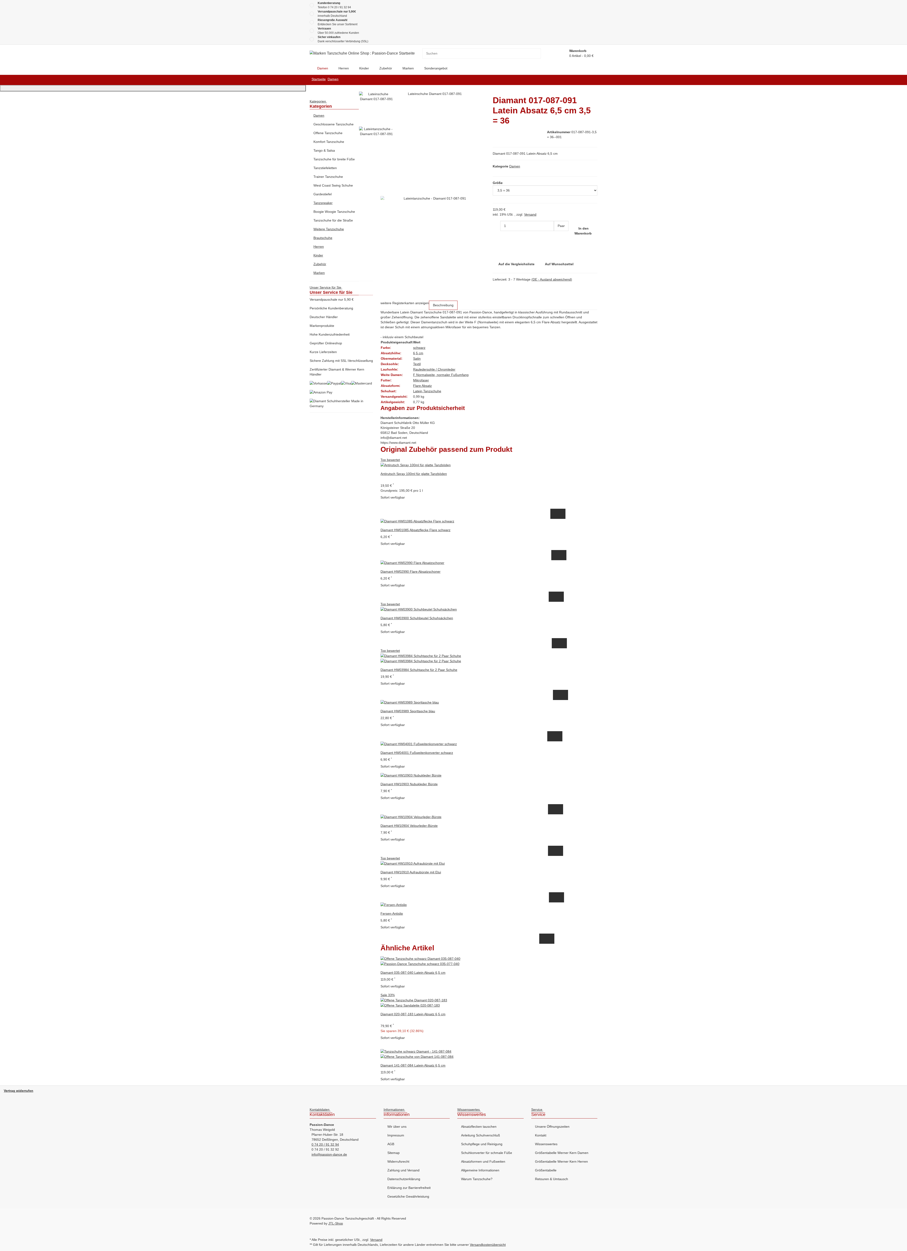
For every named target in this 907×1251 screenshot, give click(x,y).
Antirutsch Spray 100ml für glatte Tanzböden (414, 474)
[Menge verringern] (496, 226)
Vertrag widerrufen (18, 1091)
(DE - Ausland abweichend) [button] (551, 279)
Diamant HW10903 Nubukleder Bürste (409, 784)
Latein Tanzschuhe (427, 391)
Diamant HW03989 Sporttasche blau (408, 711)
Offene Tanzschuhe (327, 133)
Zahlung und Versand (403, 1170)
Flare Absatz (422, 386)
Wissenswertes (546, 1144)
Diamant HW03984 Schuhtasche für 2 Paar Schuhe (419, 670)
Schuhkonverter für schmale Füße (486, 1153)
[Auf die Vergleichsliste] (554, 514)
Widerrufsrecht (398, 1161)
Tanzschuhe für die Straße (333, 220)
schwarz (419, 348)
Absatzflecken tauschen (478, 1126)
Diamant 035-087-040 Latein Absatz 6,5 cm (413, 972)
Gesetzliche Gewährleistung (408, 1196)
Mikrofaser (421, 380)
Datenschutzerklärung (403, 1179)
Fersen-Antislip (392, 913)
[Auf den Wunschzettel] (561, 514)
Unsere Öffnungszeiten (552, 1126)
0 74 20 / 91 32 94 (339, 7)
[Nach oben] (153, 88)
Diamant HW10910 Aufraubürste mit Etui (411, 872)
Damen (514, 166)
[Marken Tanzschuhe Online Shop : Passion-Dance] (309, 68)
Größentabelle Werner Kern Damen (561, 1153)
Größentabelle (545, 1170)
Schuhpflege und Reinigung (481, 1144)
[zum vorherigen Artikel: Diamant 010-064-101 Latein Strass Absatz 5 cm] (593, 80)
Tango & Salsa (324, 150)
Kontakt (540, 1135)
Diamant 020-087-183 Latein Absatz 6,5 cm (413, 1014)
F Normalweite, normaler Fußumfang (441, 375)
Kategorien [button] (318, 101)
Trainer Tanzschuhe (328, 177)
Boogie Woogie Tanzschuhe (334, 211)
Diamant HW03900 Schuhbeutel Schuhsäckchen (417, 618)
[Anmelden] (560, 53)
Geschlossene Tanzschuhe (333, 124)
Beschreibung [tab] (443, 305)
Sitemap (393, 1153)
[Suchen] (537, 53)
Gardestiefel (322, 194)
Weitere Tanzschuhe (328, 229)
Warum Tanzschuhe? (476, 1179)
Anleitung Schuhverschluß (480, 1135)
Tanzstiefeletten (325, 168)
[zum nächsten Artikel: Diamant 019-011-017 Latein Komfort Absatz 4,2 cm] (586, 80)
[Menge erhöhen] (557, 236)
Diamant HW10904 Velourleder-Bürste (409, 826)
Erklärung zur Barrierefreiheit (409, 1188)
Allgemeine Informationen (480, 1170)
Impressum (395, 1135)
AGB (390, 1144)
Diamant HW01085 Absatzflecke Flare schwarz (415, 530)
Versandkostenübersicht (488, 1245)
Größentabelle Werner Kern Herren (561, 1161)
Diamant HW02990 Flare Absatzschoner (411, 571)
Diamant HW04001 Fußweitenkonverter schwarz (417, 753)
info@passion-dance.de (329, 1154)
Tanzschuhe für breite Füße (334, 159)
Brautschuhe (322, 238)
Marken (319, 273)
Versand (530, 214)
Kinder (318, 255)
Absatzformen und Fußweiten (483, 1161)
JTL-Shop (335, 1223)
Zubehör (319, 264)
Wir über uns (396, 1126)
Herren (318, 246)
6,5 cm (418, 353)
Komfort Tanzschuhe (328, 142)
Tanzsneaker (323, 203)
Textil (417, 364)
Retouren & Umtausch (551, 1179)
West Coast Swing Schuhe (333, 185)
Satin (417, 358)
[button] (341, 115)
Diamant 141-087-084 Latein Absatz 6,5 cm (413, 1065)
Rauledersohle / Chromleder (434, 369)
